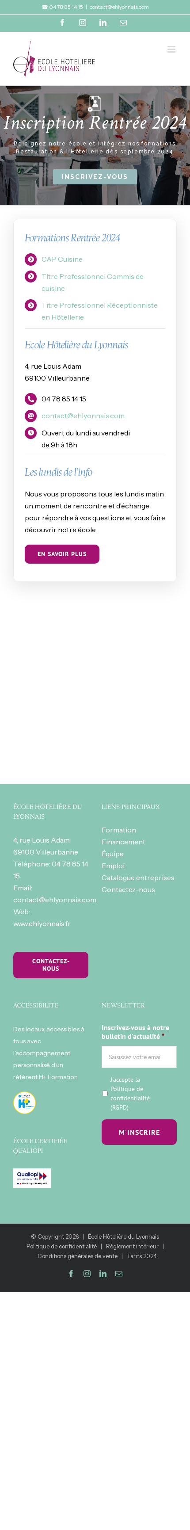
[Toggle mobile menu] (172, 49)
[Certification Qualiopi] (32, 1174)
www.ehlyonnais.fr (42, 923)
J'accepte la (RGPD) (130, 1093)
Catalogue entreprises (138, 877)
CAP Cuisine (62, 259)
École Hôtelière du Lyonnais (123, 1236)
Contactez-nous (128, 889)
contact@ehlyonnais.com (119, 7)
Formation (119, 829)
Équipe (113, 853)
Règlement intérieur (132, 1246)
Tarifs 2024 (142, 1255)
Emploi (113, 865)
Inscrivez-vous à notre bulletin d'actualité (135, 1032)
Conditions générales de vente (78, 1255)
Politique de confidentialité (130, 1093)
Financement (123, 841)
